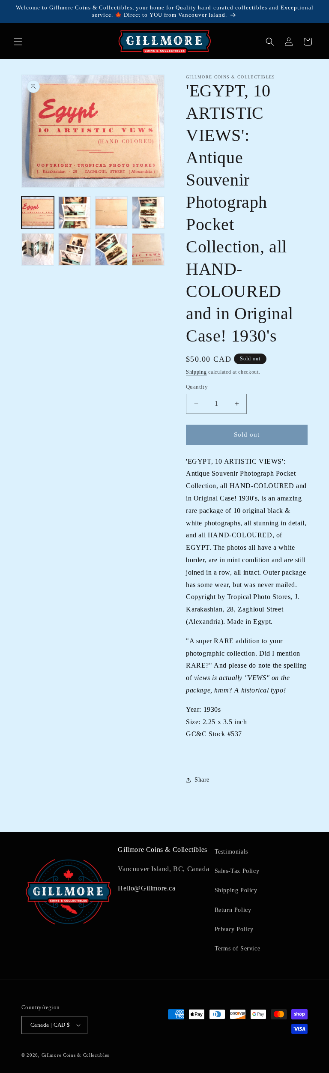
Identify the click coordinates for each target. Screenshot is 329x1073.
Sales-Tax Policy (237, 871)
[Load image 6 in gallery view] (74, 249)
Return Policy (233, 910)
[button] (18, 41)
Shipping (196, 372)
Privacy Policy (234, 929)
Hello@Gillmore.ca (146, 888)
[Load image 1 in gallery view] (37, 212)
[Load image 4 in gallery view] (148, 212)
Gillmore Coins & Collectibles (75, 1055)
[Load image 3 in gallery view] (111, 212)
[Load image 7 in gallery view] (111, 249)
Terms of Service (237, 948)
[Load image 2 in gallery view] (74, 212)
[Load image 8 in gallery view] (148, 249)
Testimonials (231, 851)
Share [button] (201, 779)
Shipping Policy (236, 890)
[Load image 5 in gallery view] (37, 249)
